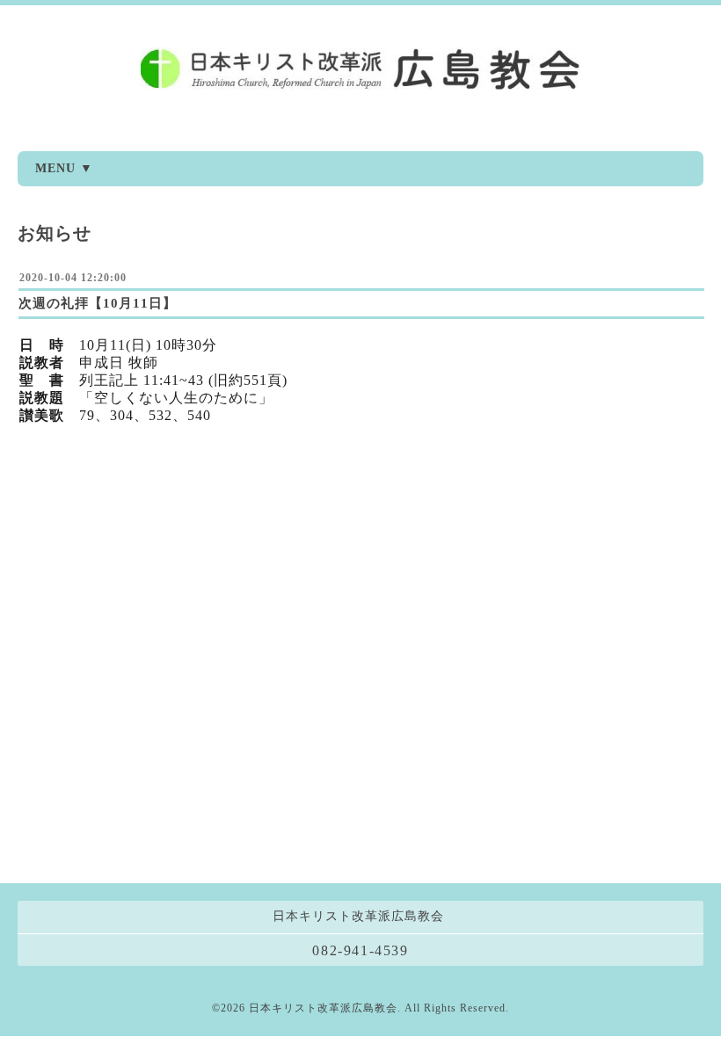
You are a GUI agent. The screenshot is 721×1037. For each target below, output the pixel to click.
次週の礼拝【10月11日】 (97, 303)
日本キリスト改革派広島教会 (323, 1008)
